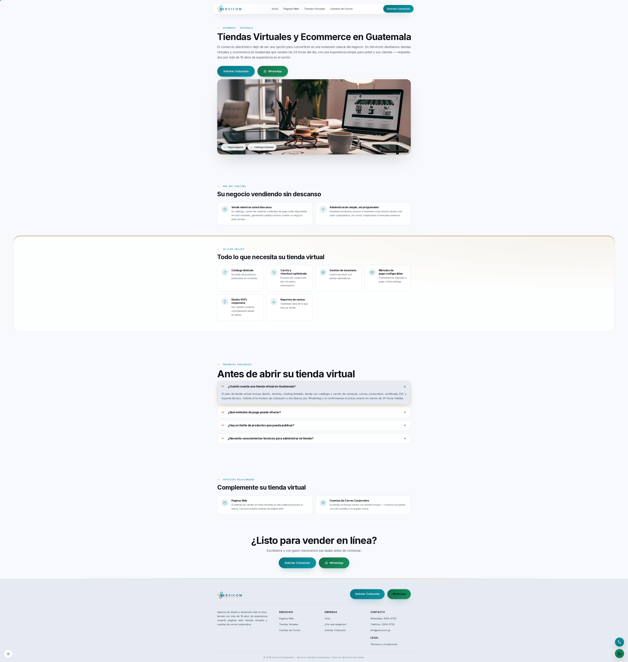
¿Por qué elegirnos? (336, 624)
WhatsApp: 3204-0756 (383, 618)
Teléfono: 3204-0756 (382, 624)
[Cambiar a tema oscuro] (8, 654)
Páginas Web (291, 8)
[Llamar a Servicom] (619, 642)
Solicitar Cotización (398, 8)
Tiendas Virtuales (314, 8)
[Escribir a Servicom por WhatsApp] (619, 653)
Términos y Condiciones (383, 644)
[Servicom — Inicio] (229, 9)
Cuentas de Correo (341, 8)
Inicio (275, 8)
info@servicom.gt (380, 630)
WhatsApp (275, 71)
